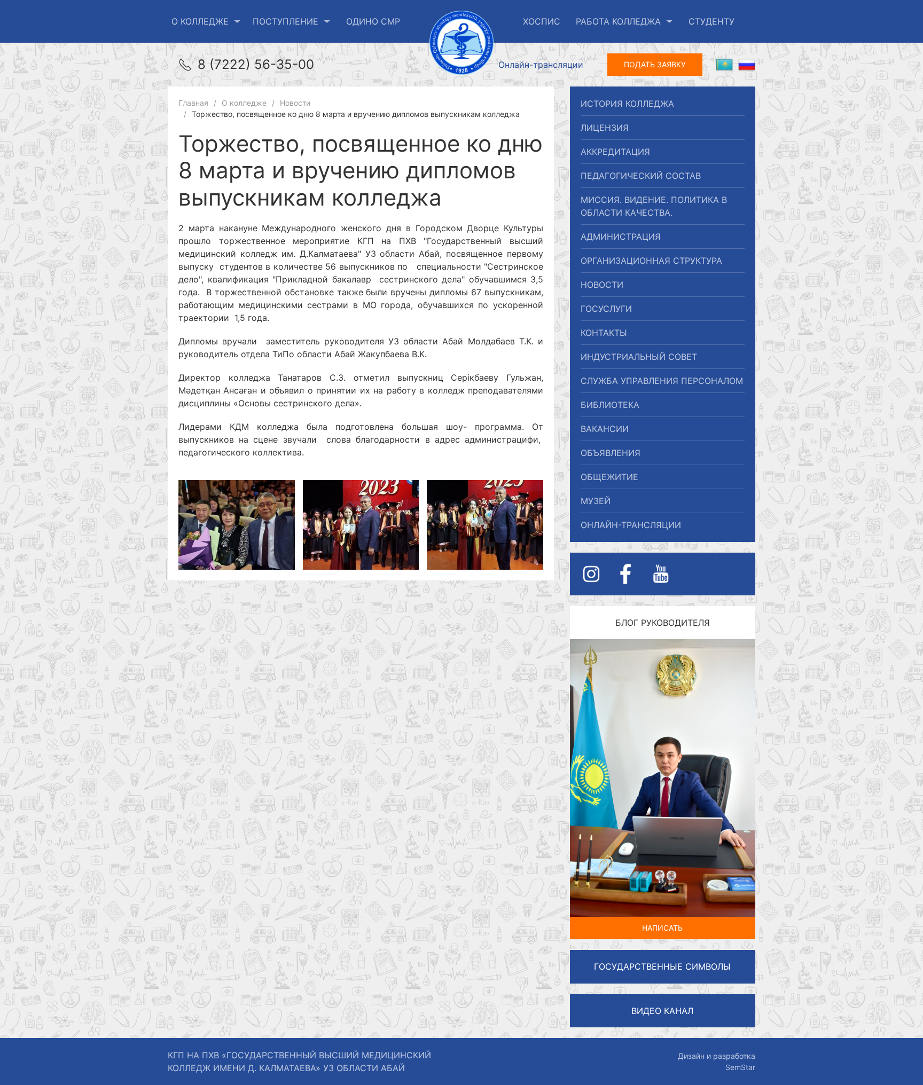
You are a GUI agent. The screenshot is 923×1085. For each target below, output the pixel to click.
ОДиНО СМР (373, 21)
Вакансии (605, 428)
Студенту (711, 21)
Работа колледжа (618, 21)
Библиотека (610, 404)
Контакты (604, 332)
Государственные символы (662, 966)
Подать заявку (655, 64)
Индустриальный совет (639, 356)
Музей (596, 501)
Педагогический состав (641, 175)
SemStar (740, 1067)
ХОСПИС (541, 21)
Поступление (285, 21)
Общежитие (609, 476)
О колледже (200, 21)
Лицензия (605, 127)
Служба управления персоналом (662, 380)
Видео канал (662, 1010)
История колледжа (627, 103)
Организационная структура (651, 260)
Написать (662, 927)
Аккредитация (615, 151)
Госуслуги (606, 308)
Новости (602, 284)
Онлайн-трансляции (540, 64)
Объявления (610, 452)
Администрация (621, 236)
